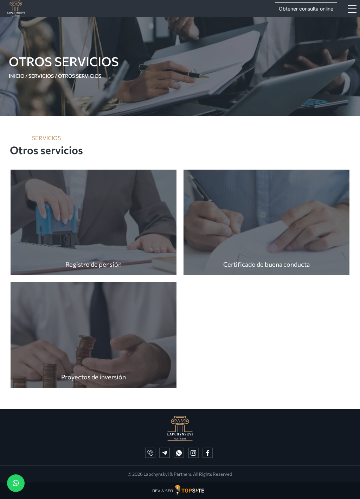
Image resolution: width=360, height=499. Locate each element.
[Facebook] (207, 453)
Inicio (16, 76)
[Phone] (150, 453)
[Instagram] (193, 453)
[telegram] (164, 453)
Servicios (41, 76)
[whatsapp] (179, 453)
